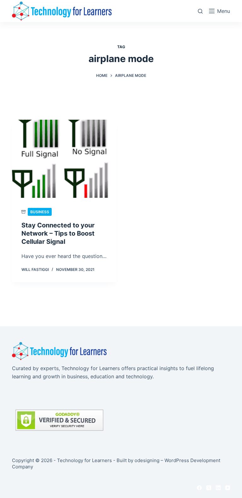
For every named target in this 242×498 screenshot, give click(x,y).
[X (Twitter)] (208, 487)
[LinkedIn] (218, 487)
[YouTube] (227, 487)
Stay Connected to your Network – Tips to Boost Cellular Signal (58, 233)
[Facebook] (199, 487)
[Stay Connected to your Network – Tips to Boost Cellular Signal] (64, 159)
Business (39, 211)
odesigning (147, 460)
